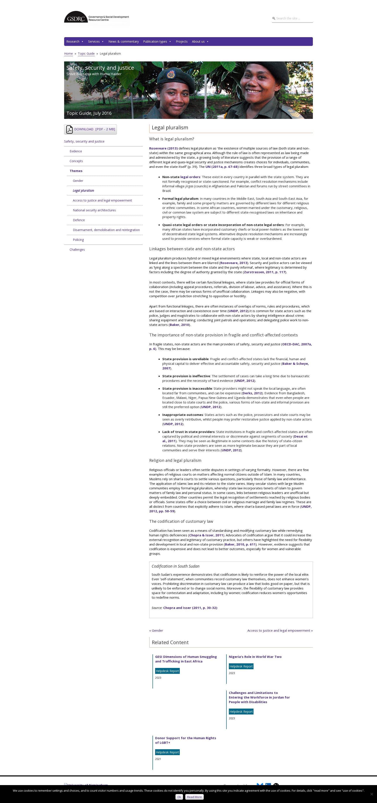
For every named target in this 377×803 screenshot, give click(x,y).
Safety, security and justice (84, 141)
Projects (182, 41)
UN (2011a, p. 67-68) (222, 166)
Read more (194, 797)
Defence (79, 220)
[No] (371, 794)
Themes (76, 171)
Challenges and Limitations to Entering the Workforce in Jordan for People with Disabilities (259, 697)
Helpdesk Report (167, 671)
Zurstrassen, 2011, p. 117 (264, 272)
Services (94, 41)
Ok (179, 797)
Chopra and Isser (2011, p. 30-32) (190, 607)
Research (72, 41)
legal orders (190, 177)
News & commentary (123, 41)
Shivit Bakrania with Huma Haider (94, 73)
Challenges (77, 249)
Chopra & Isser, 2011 (206, 535)
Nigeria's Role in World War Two (255, 656)
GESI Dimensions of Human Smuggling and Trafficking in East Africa (186, 658)
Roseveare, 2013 (233, 263)
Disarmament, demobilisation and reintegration (106, 230)
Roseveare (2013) (163, 148)
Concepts (76, 161)
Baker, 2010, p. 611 (240, 544)
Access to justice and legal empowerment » (280, 630)
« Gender (156, 630)
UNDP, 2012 (238, 311)
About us (198, 41)
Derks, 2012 (252, 393)
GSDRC (97, 18)
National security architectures (94, 210)
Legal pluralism (83, 190)
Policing (78, 240)
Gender (78, 181)
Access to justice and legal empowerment (102, 200)
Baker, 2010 (179, 324)
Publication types (155, 41)
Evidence (76, 151)
